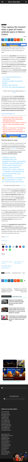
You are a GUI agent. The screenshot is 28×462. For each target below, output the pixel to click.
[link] (5, 370)
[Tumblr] (9, 39)
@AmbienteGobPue (9, 161)
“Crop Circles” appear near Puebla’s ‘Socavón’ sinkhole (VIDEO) (6, 267)
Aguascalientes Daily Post (7, 435)
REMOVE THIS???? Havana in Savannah (14, 369)
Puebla (23, 272)
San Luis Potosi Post (5, 441)
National (3, 303)
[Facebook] (2, 39)
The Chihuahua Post (6, 445)
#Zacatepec (6, 169)
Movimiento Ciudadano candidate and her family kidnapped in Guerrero (6, 290)
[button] (2, 2)
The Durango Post (5, 428)
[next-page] (4, 324)
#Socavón (13, 167)
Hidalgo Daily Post (5, 438)
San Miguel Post (5, 437)
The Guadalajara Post (6, 425)
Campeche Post (4, 417)
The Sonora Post (5, 448)
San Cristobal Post (5, 420)
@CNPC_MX (7, 163)
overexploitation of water (16, 272)
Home (2, 5)
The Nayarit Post (5, 447)
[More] (24, 39)
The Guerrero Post (5, 423)
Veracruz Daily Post (5, 452)
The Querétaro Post (5, 421)
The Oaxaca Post (5, 418)
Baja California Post (5, 414)
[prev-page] (2, 324)
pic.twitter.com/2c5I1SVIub (13, 182)
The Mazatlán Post (5, 427)
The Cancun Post (5, 413)
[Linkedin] (12, 39)
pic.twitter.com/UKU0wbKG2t (13, 87)
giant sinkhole (7, 272)
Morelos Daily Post (5, 434)
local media (13, 148)
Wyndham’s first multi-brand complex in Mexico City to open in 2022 (20, 290)
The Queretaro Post (5, 444)
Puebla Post (4, 240)
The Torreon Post (5, 451)
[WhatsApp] (21, 39)
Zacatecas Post (4, 454)
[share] (23, 369)
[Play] (24, 363)
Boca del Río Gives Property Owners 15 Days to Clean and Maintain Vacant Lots (15, 124)
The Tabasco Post (5, 416)
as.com (7, 236)
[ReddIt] (18, 39)
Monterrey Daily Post (6, 424)
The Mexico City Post (6, 430)
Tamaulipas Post (5, 442)
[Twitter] (5, 39)
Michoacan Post (4, 439)
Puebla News (7, 5)
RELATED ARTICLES (6, 296)
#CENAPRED (21, 161)
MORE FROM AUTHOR (17, 296)
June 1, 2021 (22, 185)
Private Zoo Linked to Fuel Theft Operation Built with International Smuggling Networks (13, 119)
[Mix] (15, 39)
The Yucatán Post (5, 411)
